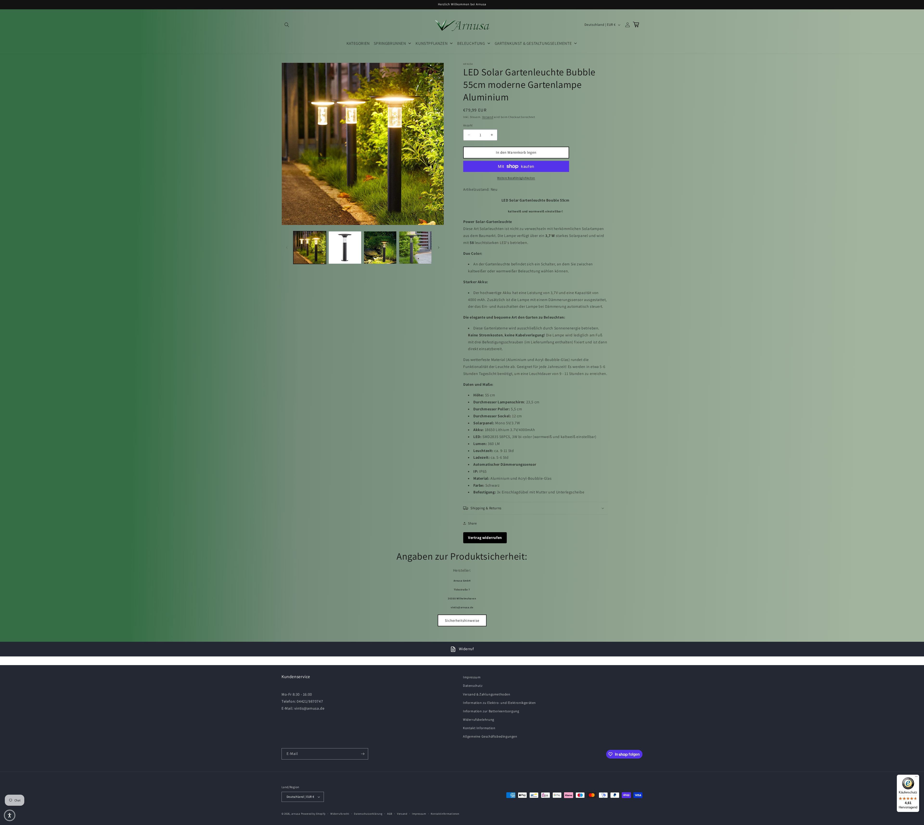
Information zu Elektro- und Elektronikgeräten (499, 703)
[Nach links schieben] (287, 247)
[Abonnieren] (362, 754)
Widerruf (466, 648)
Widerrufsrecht (339, 813)
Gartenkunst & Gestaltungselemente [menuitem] (533, 43)
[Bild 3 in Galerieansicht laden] (380, 247)
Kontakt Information (479, 728)
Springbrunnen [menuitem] (390, 43)
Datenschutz (473, 685)
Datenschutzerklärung (368, 813)
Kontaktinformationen (445, 813)
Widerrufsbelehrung (478, 719)
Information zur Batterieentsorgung (491, 711)
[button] (287, 25)
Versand (487, 117)
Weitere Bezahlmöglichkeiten (516, 178)
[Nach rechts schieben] (438, 247)
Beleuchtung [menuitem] (471, 43)
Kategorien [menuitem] (358, 43)
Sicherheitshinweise (462, 620)
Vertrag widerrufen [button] (485, 537)
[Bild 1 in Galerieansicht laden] (309, 247)
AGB (389, 813)
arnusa (295, 813)
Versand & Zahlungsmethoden (486, 694)
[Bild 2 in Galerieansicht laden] (344, 247)
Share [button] (472, 523)
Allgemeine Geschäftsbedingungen (490, 736)
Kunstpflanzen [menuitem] (432, 43)
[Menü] (916, 777)
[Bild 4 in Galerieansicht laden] (415, 247)
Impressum (472, 677)
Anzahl (467, 125)
